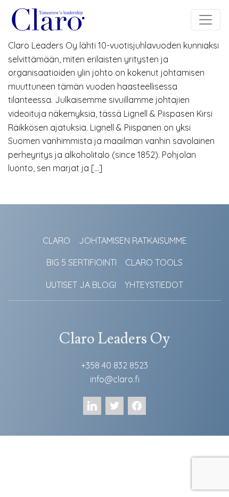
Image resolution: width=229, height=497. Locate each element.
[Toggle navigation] (205, 19)
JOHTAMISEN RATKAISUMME (133, 240)
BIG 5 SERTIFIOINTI (81, 262)
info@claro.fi (115, 379)
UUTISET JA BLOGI (81, 284)
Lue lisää (32, 193)
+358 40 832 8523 (114, 365)
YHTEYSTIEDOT (154, 284)
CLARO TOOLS (154, 262)
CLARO (56, 240)
